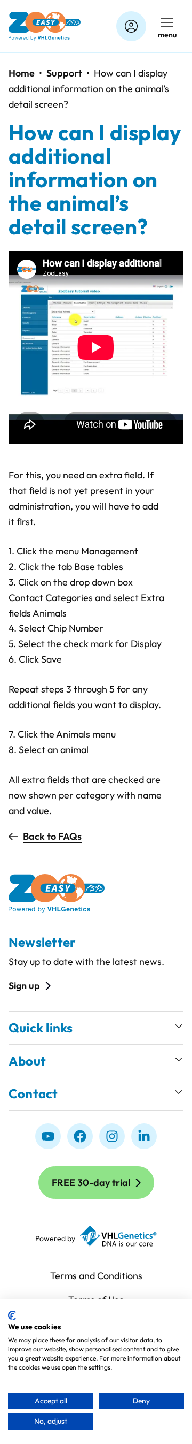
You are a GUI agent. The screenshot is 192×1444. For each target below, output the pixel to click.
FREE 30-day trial (91, 1182)
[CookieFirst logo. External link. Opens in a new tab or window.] (12, 1315)
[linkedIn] (144, 1136)
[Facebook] (80, 1136)
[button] (96, 1028)
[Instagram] (112, 1136)
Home (22, 73)
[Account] (131, 26)
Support (64, 73)
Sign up (24, 985)
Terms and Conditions (96, 1276)
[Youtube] (48, 1136)
